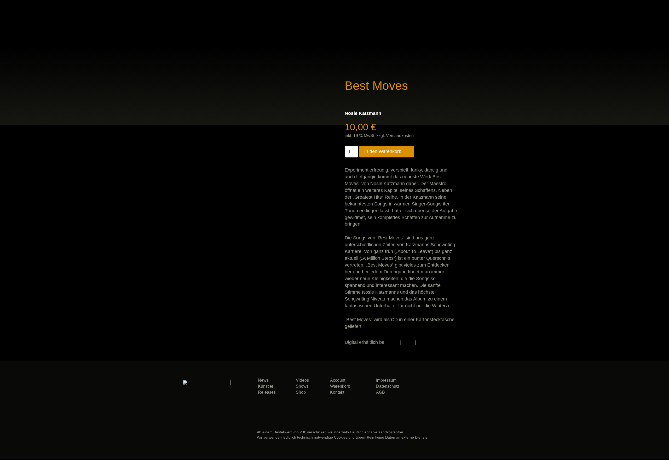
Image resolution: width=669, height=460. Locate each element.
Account (337, 380)
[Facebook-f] (450, 388)
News (263, 380)
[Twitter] (469, 388)
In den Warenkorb (382, 151)
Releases (267, 392)
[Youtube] (450, 402)
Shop (301, 392)
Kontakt (337, 392)
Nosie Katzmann (363, 113)
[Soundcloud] (431, 388)
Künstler (265, 386)
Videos (302, 380)
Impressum (386, 380)
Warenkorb (340, 386)
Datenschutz (387, 386)
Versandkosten (400, 135)
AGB (380, 392)
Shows (302, 386)
